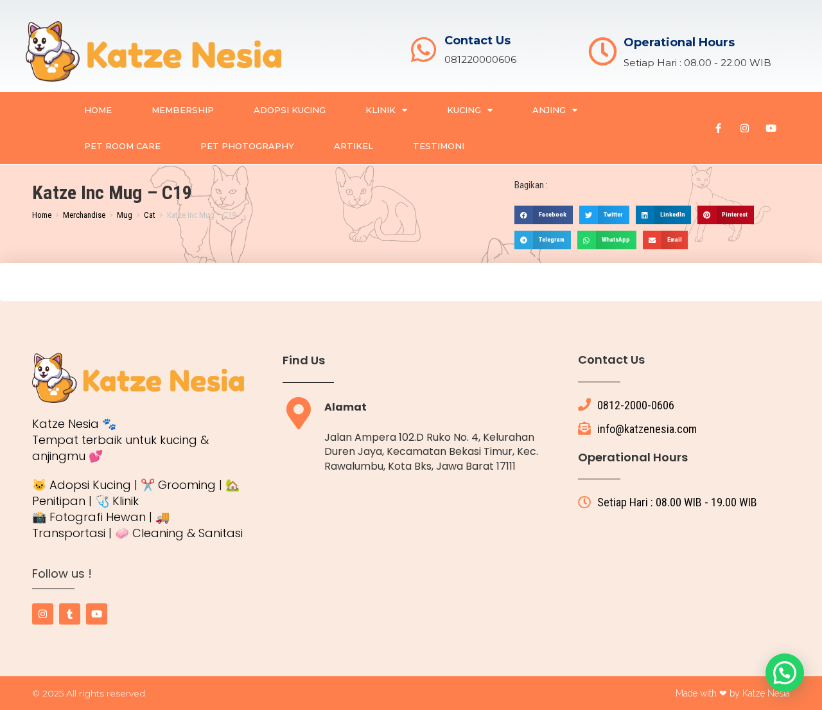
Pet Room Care (122, 146)
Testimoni (438, 146)
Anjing (549, 110)
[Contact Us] (423, 49)
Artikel (353, 146)
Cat (149, 215)
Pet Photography (247, 146)
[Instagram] (744, 128)
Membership (183, 110)
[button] (543, 215)
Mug (124, 215)
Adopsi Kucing (290, 110)
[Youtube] (770, 128)
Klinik (380, 110)
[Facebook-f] (718, 128)
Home (98, 110)
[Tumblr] (69, 614)
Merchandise (84, 215)
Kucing (464, 110)
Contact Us (477, 40)
